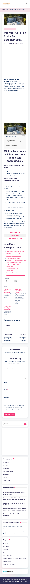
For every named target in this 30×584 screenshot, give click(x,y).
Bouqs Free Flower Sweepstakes (14, 272)
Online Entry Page (15, 232)
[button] (9, 328)
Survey (5, 477)
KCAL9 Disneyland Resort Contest (14, 253)
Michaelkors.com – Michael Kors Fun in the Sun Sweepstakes (14, 139)
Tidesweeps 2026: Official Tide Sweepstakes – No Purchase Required (14, 498)
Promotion (6, 474)
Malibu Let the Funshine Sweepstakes (15, 275)
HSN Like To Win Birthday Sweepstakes (16, 260)
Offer (8, 326)
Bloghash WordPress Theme (19, 581)
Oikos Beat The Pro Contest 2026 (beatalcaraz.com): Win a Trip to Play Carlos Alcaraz (14, 492)
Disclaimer (6, 549)
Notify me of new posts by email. (14, 409)
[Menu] (27, 3)
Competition (6, 462)
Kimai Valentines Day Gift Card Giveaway (12, 514)
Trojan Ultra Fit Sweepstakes (13, 262)
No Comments (21, 43)
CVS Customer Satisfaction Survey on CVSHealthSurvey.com (14, 504)
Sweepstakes (6, 480)
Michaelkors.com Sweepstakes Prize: (16, 144)
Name (6, 382)
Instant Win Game (10, 29)
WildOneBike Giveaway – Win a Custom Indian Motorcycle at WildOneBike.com (14, 509)
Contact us (6, 546)
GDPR (4, 552)
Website (6, 397)
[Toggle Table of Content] (22, 136)
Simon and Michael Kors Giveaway (18, 290)
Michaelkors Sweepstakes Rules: (16, 141)
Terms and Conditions (9, 564)
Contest (5, 465)
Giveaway (6, 468)
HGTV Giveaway (7, 555)
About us (5, 543)
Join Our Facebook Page (15, 238)
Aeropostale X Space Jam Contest (15, 251)
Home (3, 9)
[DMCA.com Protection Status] (8, 571)
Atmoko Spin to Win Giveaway (13, 256)
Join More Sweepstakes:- (12, 145)
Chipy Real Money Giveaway (13, 258)
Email (6, 390)
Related (9, 147)
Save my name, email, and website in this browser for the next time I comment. (14, 406)
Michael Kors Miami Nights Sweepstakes (7, 308)
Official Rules (15, 235)
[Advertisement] (15, 62)
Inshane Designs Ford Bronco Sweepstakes (14, 558)
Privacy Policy (7, 561)
